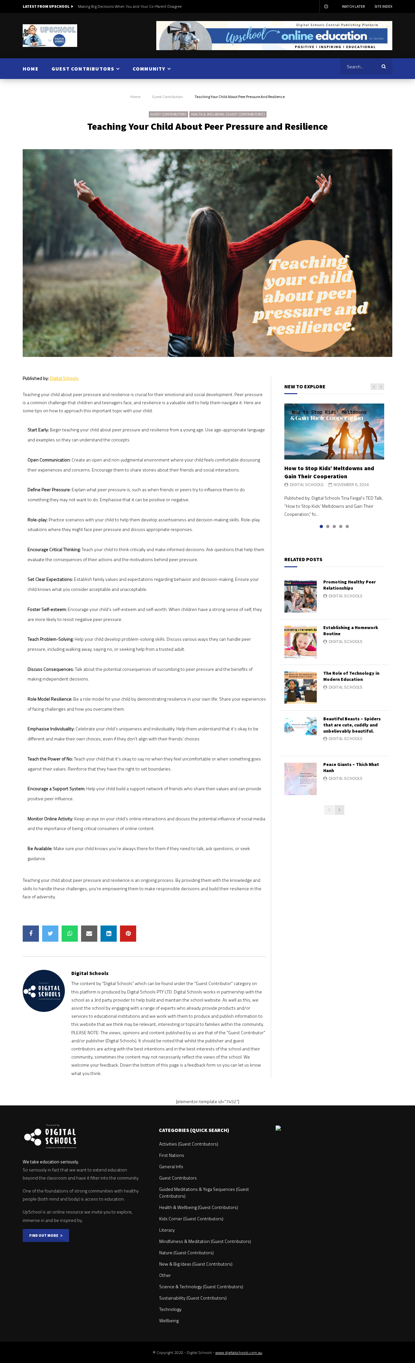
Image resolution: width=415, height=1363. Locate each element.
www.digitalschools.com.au (238, 1352)
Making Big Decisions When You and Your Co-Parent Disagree (130, 6)
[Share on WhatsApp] (70, 933)
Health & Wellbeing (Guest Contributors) (228, 114)
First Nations (171, 1155)
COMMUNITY (149, 68)
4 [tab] (340, 526)
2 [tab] (327, 526)
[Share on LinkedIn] (109, 933)
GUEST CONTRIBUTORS (83, 68)
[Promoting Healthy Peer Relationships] (300, 596)
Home (135, 96)
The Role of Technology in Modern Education (351, 676)
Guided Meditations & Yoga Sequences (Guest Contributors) (204, 1192)
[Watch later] (325, 6)
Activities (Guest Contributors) (188, 1143)
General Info (171, 1166)
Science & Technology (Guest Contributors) (201, 1286)
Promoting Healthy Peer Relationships (349, 585)
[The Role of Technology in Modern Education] (300, 687)
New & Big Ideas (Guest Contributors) (195, 1263)
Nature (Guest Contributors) (186, 1252)
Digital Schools (64, 378)
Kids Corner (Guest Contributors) (191, 1218)
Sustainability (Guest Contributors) (193, 1297)
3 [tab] (334, 526)
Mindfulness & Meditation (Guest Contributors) (205, 1241)
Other (165, 1275)
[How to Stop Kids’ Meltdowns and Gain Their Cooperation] (334, 432)
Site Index (383, 6)
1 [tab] (321, 526)
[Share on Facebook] (31, 933)
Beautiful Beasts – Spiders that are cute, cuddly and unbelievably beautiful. (352, 725)
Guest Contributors (167, 96)
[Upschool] (50, 35)
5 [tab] (347, 526)
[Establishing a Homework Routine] (300, 642)
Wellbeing (169, 1320)
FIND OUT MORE (44, 1235)
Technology (170, 1309)
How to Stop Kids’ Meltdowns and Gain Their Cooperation (329, 472)
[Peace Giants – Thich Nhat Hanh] (300, 779)
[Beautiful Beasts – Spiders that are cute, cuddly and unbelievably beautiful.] (300, 733)
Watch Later (353, 6)
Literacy (167, 1229)
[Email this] (89, 933)
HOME (31, 68)
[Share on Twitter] (50, 933)
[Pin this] (128, 933)
